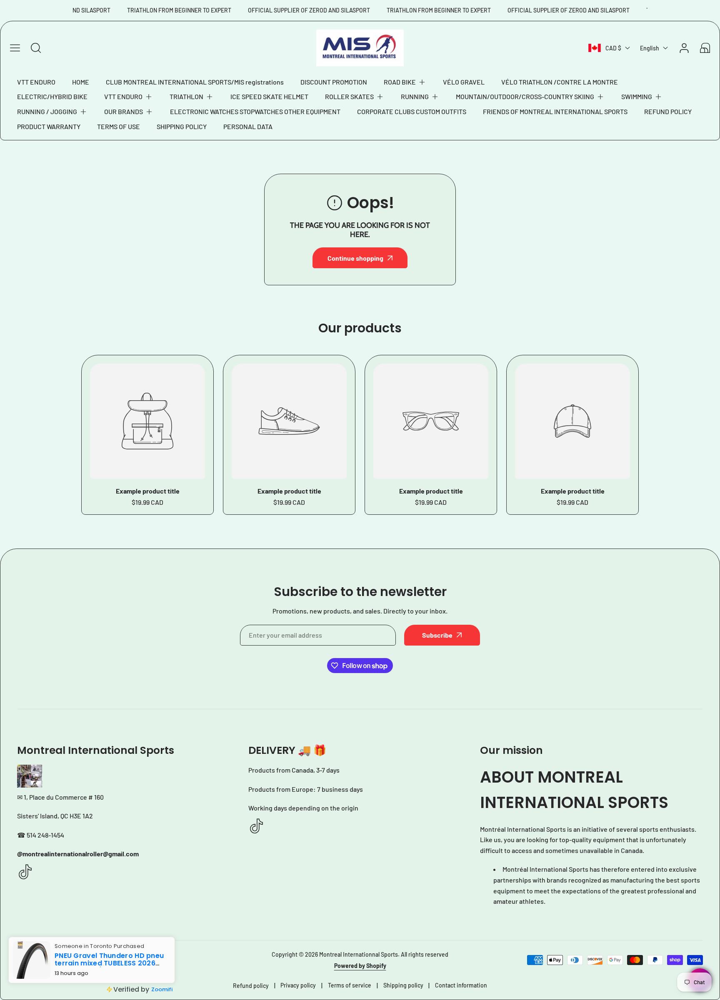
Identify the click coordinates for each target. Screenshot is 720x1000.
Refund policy (251, 985)
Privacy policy (298, 985)
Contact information (461, 985)
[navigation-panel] (15, 48)
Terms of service (349, 985)
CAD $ (613, 48)
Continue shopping (355, 258)
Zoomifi (161, 989)
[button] (405, 82)
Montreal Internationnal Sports (358, 954)
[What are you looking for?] (36, 48)
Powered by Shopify (360, 965)
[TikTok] (25, 872)
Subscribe (437, 635)
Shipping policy (403, 985)
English (649, 48)
